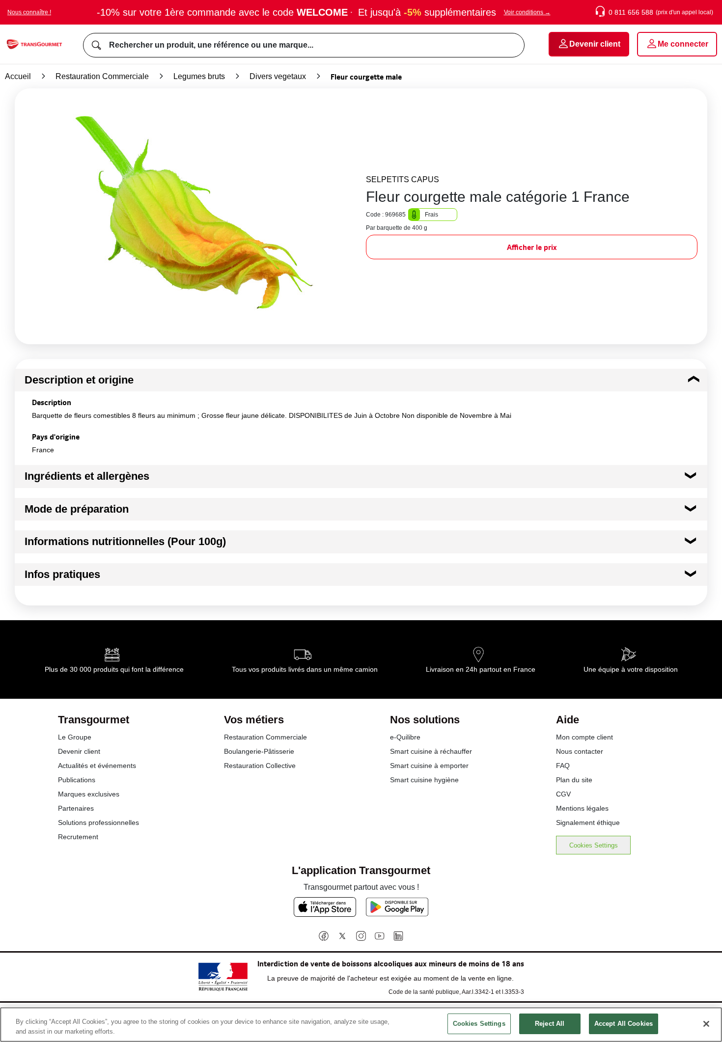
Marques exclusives (88, 794)
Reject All (549, 1023)
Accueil (18, 76)
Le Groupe (74, 737)
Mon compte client (584, 737)
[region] (361, 1024)
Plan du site (574, 780)
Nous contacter (579, 751)
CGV (563, 794)
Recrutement (78, 837)
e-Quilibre (405, 737)
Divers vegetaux (278, 76)
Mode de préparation (77, 509)
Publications (76, 780)
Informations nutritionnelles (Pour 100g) (125, 541)
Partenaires (76, 808)
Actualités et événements (97, 765)
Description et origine (79, 380)
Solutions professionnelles (98, 822)
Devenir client (79, 751)
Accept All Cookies (623, 1023)
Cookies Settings (593, 845)
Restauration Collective (260, 765)
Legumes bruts (199, 76)
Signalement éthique (588, 822)
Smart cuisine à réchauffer (431, 751)
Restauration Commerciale (102, 76)
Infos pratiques (62, 574)
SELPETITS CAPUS (402, 179)
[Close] (706, 1024)
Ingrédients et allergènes (87, 476)
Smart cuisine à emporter (429, 765)
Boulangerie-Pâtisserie (259, 751)
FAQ (563, 765)
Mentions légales (582, 808)
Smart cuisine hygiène (424, 780)
